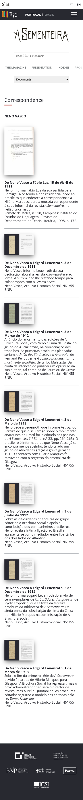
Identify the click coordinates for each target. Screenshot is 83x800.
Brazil (49, 15)
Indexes (63, 67)
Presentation (41, 67)
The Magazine (15, 67)
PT (71, 4)
